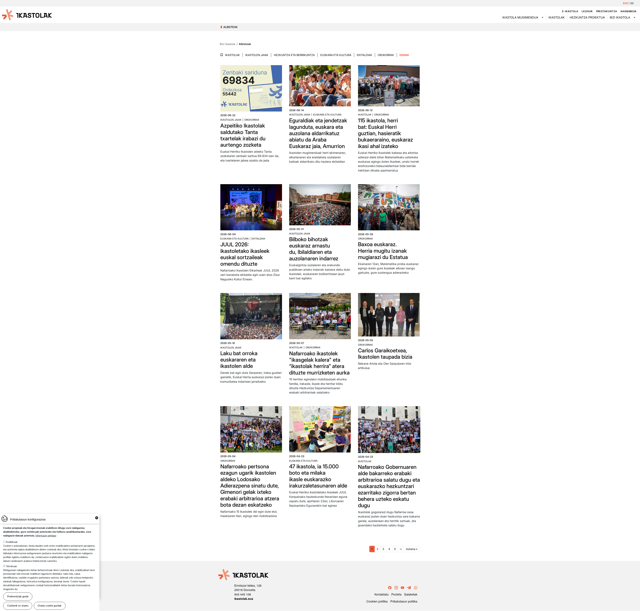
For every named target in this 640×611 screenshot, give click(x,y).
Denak (404, 55)
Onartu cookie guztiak (50, 605)
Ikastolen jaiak (256, 55)
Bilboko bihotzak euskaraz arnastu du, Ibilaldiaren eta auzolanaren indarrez (313, 249)
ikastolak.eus (243, 598)
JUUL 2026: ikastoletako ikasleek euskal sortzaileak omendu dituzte (245, 254)
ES (632, 3)
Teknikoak (11, 566)
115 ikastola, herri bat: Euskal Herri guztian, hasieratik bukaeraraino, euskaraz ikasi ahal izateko (385, 133)
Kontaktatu (381, 594)
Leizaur (587, 11)
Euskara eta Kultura (335, 55)
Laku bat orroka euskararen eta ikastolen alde (239, 359)
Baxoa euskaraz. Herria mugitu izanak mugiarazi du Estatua (383, 250)
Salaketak (410, 594)
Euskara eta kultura (327, 114)
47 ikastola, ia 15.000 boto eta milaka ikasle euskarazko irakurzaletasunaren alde (318, 476)
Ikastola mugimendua (520, 17)
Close (97, 518)
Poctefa (396, 594)
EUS (625, 3)
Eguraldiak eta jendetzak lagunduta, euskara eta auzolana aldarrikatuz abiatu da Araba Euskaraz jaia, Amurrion (318, 133)
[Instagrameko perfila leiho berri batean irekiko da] (396, 587)
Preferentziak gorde (17, 596)
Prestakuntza (606, 11)
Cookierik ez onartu (17, 605)
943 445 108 (242, 594)
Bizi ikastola (620, 17)
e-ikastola (570, 11)
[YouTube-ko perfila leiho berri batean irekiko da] (402, 587)
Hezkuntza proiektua (587, 17)
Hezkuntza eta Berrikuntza (294, 55)
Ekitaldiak (364, 55)
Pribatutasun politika (403, 601)
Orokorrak (386, 55)
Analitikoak (12, 541)
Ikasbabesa (628, 11)
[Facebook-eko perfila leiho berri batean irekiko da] (390, 587)
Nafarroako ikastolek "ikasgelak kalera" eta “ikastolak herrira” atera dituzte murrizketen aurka (319, 363)
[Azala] (27, 14)
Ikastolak (556, 17)
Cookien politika (377, 601)
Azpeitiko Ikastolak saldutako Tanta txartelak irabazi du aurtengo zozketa (243, 135)
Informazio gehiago (46, 535)
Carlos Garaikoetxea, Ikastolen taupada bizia (385, 353)
